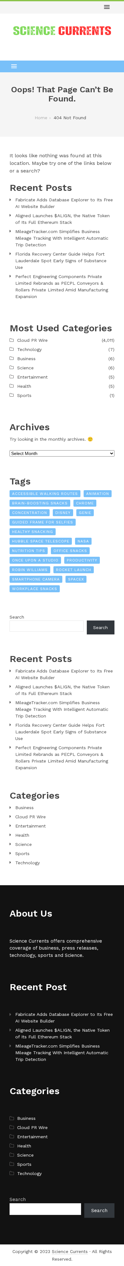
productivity (82, 560)
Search (17, 617)
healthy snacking (32, 531)
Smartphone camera (36, 579)
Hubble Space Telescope (40, 541)
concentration (29, 512)
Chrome (85, 503)
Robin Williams (30, 570)
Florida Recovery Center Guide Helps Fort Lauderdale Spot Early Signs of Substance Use (61, 260)
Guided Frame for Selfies (42, 522)
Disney (63, 512)
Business (26, 358)
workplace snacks (34, 589)
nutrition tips (28, 551)
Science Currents (70, 1251)
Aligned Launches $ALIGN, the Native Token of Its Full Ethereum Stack (62, 219)
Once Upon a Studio (35, 560)
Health (24, 386)
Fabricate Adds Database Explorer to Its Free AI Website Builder (64, 203)
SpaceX (76, 579)
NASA (83, 541)
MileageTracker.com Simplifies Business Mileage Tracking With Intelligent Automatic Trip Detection (61, 238)
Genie (85, 512)
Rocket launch (73, 570)
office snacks (70, 551)
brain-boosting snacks (40, 503)
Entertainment (32, 377)
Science (25, 367)
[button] (107, 7)
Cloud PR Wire (32, 340)
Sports (24, 395)
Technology (29, 349)
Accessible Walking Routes (45, 493)
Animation (97, 493)
